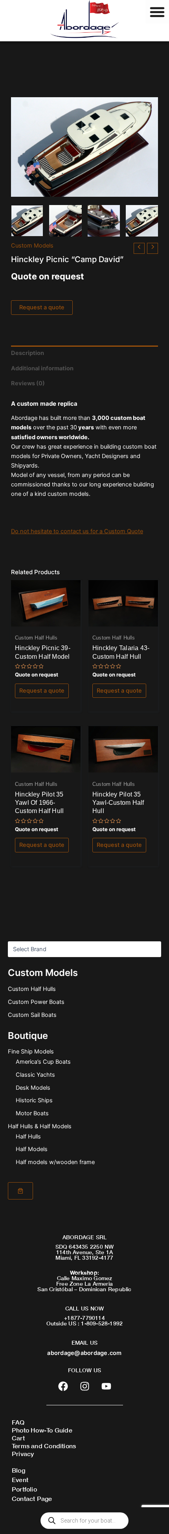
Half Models (32, 1149)
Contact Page (32, 1498)
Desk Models (33, 1087)
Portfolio (24, 1489)
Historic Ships (34, 1100)
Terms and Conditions (44, 1445)
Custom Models (32, 245)
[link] (20, 1190)
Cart (18, 1438)
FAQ (18, 1422)
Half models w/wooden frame (55, 1162)
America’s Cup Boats (43, 1061)
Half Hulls (28, 1136)
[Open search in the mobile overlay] (84, 1520)
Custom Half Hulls (32, 988)
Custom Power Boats (36, 1001)
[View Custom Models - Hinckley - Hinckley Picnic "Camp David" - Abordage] (27, 221)
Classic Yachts (35, 1074)
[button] (157, 12)
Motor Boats (32, 1113)
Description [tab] (27, 353)
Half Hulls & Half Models (40, 1126)
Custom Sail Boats (32, 1014)
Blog (18, 1470)
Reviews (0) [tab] (28, 383)
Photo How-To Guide (42, 1430)
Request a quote (41, 307)
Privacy (23, 1453)
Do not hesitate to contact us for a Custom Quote (77, 531)
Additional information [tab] (42, 368)
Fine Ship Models (31, 1051)
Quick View (46, 619)
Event (20, 1479)
